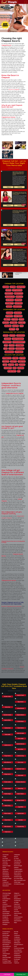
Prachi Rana (21, 721)
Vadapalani (17, 854)
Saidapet (16, 867)
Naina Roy (20, 788)
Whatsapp (19, 187)
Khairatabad (17, 313)
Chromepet (5, 919)
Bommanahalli (20, 348)
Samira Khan (7, 720)
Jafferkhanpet (6, 953)
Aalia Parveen (20, 733)
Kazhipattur (17, 953)
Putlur (15, 946)
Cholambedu (17, 957)
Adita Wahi (20, 775)
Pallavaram (17, 904)
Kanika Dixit (7, 728)
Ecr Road (16, 858)
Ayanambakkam (18, 917)
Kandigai (4, 955)
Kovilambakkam (10, 297)
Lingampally (9, 316)
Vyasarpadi (5, 939)
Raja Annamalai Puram (20, 880)
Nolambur (5, 959)
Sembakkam (17, 939)
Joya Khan (20, 806)
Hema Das (7, 707)
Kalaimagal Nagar (7, 878)
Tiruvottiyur (5, 937)
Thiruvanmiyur (17, 306)
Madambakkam (6, 941)
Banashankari (21, 335)
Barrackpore (21, 361)
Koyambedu (17, 864)
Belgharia (11, 365)
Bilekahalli (11, 348)
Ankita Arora (7, 745)
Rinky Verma (7, 774)
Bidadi (5, 348)
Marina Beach (17, 873)
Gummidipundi (17, 950)
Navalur (4, 908)
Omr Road (5, 858)
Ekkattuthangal (18, 865)
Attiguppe (12, 335)
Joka (18, 371)
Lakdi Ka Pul (9, 313)
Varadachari (17, 900)
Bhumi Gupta (7, 813)
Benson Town (20, 345)
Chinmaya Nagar (6, 893)
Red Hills (16, 931)
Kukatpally (6, 322)
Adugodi (5, 335)
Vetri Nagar (17, 941)
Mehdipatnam (18, 316)
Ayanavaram (17, 895)
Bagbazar (22, 358)
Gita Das (20, 820)
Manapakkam (6, 922)
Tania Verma (20, 728)
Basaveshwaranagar (19, 342)
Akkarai (16, 961)
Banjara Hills (13, 322)
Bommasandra (9, 352)
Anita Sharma (7, 762)
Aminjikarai (5, 917)
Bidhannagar (8, 368)
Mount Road (17, 906)
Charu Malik (20, 738)
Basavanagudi (7, 342)
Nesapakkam (17, 898)
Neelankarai (5, 873)
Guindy (4, 867)
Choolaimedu (5, 876)
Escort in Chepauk (14, 89)
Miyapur (21, 319)
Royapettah (18, 300)
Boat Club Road (6, 860)
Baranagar (13, 361)
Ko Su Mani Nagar (18, 878)
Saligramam (5, 869)
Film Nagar (7, 319)
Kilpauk (16, 897)
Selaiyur (16, 933)
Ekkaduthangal (18, 876)
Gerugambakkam (18, 944)
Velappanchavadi (7, 963)
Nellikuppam (17, 942)
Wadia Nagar (17, 882)
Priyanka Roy (20, 826)
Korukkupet (17, 959)
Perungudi (5, 900)
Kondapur (12, 329)
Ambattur (5, 904)
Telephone (8, 187)
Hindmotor (21, 368)
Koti (17, 329)
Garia (14, 368)
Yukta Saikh (7, 734)
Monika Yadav (7, 696)
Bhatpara (22, 365)
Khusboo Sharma (20, 782)
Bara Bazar (6, 361)
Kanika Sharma (20, 744)
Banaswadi (7, 339)
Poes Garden (17, 860)
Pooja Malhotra (7, 800)
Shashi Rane (7, 820)
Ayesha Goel (21, 813)
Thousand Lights (18, 869)
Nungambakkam (17, 290)
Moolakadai (5, 950)
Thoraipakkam (18, 293)
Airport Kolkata (7, 358)
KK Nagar (16, 902)
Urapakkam (19, 297)
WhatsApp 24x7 (21, 974)
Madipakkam (10, 300)
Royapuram (5, 933)
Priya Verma (7, 755)
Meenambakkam (6, 906)
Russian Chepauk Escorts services (11, 606)
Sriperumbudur (18, 913)
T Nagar (4, 856)
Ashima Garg (20, 755)
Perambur (16, 911)
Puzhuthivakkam (6, 942)
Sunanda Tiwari (20, 768)
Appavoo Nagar (6, 865)
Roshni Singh (7, 793)
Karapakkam (17, 919)
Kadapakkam (17, 955)
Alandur (16, 915)
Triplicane (16, 963)
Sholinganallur (21, 287)
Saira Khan (20, 749)
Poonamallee (5, 913)
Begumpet (15, 319)
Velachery (6, 287)
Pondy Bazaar (17, 908)
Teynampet (5, 854)
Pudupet (4, 880)
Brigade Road (19, 352)
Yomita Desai (7, 788)
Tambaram (17, 935)
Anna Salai (5, 864)
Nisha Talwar (20, 793)
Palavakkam (5, 886)
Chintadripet (5, 875)
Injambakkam (9, 293)
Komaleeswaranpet (19, 884)
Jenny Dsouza (20, 708)
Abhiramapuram (6, 915)
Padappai (4, 924)
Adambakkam (6, 911)
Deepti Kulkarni (20, 714)
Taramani (4, 862)
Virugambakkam (18, 871)
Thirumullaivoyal (6, 946)
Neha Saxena (7, 826)
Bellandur (11, 345)
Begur (6, 345)
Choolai (16, 909)
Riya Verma (20, 701)
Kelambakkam (17, 920)
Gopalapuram (17, 862)
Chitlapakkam (17, 875)
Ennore (4, 952)
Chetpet (4, 909)
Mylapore (12, 287)
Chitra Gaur (20, 762)
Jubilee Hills (21, 322)
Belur (16, 365)
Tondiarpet (17, 937)
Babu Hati (15, 358)
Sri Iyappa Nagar (6, 961)
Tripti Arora (7, 831)
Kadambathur (6, 948)
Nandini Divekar (7, 714)
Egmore (16, 856)
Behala (5, 365)
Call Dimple (7, 974)
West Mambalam (6, 884)
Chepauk (4, 897)
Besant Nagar (9, 303)
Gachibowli (8, 326)
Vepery (4, 902)
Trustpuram (5, 882)
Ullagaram (16, 893)
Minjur (15, 922)
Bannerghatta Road (18, 339)
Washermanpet (18, 952)
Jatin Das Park (12, 371)
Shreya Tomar (20, 800)
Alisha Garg (7, 805)
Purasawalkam (6, 931)
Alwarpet (8, 290)
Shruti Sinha (7, 768)
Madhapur (15, 326)
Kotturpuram (18, 303)
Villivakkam (5, 871)
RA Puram (9, 306)
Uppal (21, 326)
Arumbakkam (6, 895)
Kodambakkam (6, 898)
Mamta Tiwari (20, 695)
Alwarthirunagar (6, 957)
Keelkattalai (5, 920)
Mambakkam (5, 944)
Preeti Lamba (7, 782)
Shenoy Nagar (6, 935)
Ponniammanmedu (19, 948)
